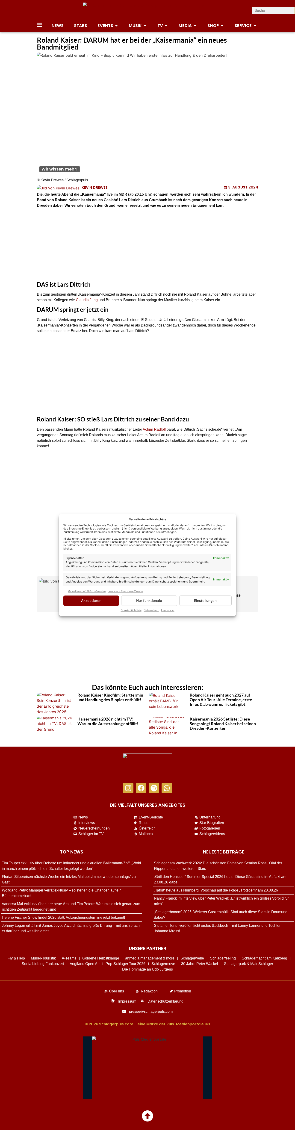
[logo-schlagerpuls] (147, 765)
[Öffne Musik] (145, 25)
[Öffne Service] (255, 25)
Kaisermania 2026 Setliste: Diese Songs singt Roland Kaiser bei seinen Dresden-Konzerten (223, 723)
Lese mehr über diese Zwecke (125, 591)
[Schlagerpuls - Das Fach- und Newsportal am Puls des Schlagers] (147, 11)
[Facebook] (141, 788)
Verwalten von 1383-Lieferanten (87, 591)
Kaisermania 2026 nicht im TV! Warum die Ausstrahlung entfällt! (107, 721)
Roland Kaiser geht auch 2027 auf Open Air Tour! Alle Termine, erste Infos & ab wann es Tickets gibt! (221, 699)
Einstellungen (205, 600)
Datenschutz (151, 610)
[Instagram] (128, 788)
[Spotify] (154, 788)
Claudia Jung (87, 300)
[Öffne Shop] (222, 25)
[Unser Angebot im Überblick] (39, 25)
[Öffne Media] (195, 25)
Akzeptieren (91, 600)
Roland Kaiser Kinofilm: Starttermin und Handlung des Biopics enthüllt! (110, 697)
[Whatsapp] (167, 788)
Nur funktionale (149, 600)
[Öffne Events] (116, 25)
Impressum (167, 610)
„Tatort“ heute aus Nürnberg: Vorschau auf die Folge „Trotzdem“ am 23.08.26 (216, 890)
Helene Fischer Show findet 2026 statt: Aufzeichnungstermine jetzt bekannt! (63, 917)
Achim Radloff (154, 429)
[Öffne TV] (166, 25)
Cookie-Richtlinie (131, 610)
